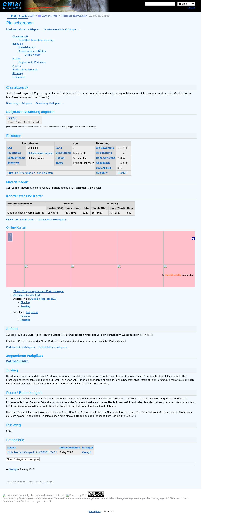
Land (59, 148)
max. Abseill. (104, 167)
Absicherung (104, 152)
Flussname (14, 152)
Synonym (13, 162)
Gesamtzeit (103, 162)
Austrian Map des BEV (43, 298)
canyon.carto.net (42, 501)
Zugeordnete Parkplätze (32, 62)
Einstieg (25, 302)
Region (60, 158)
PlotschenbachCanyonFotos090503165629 (32, 452)
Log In (191, 7)
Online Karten (32, 54)
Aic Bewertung (105, 148)
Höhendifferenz (105, 158)
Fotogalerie (18, 77)
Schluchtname (16, 158)
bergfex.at (32, 312)
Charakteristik (20, 36)
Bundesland (63, 152)
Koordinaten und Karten (32, 51)
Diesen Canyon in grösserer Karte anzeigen (38, 291)
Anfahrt (16, 58)
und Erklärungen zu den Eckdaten (30, 173)
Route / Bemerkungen (25, 69)
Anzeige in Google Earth (27, 295)
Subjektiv (102, 172)
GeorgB (106, 15)
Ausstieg (25, 306)
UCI (9, 148)
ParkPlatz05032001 (17, 361)
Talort (59, 162)
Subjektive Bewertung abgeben (36, 40)
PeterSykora (95, 511)
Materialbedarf (26, 47)
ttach (23, 16)
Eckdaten (17, 43)
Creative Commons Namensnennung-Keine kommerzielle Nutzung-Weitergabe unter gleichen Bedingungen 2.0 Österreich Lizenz (121, 498)
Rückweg (17, 73)
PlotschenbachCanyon (74, 15)
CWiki (31, 15)
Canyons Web (50, 15)
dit (13, 16)
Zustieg (16, 66)
